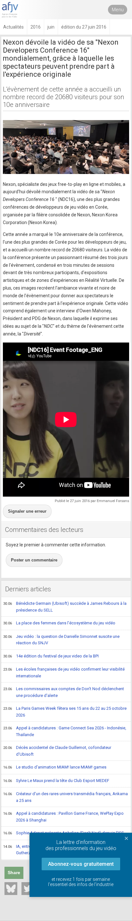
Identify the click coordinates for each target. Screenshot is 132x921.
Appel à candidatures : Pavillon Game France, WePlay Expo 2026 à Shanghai (63, 816)
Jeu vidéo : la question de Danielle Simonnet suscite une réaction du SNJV (61, 640)
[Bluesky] (10, 888)
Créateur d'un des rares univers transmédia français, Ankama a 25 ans (65, 797)
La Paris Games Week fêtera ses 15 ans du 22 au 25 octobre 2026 (65, 711)
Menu (118, 10)
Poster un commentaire (34, 560)
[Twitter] (27, 888)
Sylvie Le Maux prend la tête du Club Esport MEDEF (56, 780)
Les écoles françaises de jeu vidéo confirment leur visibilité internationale (64, 672)
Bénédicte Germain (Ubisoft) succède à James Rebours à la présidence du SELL (65, 607)
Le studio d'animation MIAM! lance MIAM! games (54, 767)
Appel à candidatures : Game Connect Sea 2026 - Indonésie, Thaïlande (64, 731)
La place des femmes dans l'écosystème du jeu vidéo (59, 623)
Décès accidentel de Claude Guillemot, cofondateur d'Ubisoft (57, 751)
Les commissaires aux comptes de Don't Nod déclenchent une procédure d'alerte (63, 692)
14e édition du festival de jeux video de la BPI (51, 656)
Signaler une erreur (27, 511)
